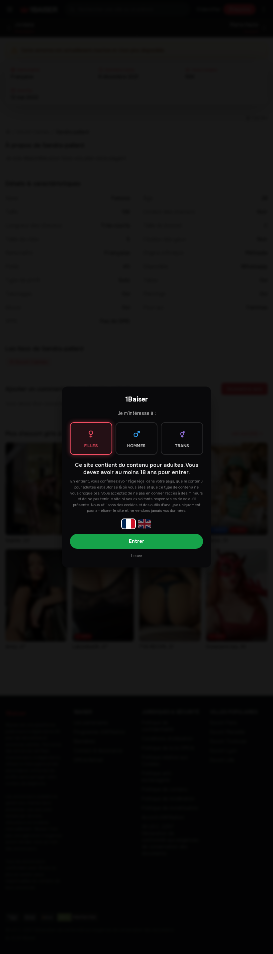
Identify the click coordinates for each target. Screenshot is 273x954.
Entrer (136, 541)
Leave (136, 555)
